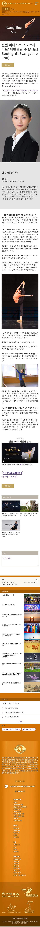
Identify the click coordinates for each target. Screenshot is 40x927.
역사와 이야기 (17, 873)
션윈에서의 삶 (17, 809)
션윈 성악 (16, 864)
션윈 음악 (16, 861)
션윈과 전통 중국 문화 (19, 875)
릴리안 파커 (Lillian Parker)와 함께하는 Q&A (10, 583)
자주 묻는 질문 (17, 821)
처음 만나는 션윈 (18, 805)
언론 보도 (16, 837)
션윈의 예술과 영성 (18, 816)
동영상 (15, 825)
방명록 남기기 (20, 791)
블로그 (17, 704)
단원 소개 (16, 833)
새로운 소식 (16, 845)
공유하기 (7, 65)
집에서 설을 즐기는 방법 (30, 582)
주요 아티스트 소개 (9, 476)
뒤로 (6, 9)
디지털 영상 (16, 868)
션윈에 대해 (17, 799)
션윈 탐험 (16, 856)
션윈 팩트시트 (17, 811)
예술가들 (15, 818)
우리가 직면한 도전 (18, 814)
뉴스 (12, 9)
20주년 (15, 802)
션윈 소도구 (16, 871)
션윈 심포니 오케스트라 (20, 807)
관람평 (15, 835)
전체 (4, 704)
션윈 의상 (16, 866)
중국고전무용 (17, 859)
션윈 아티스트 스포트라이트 (12, 473)
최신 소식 (16, 828)
